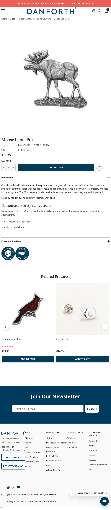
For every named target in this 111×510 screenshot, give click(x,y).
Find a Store (13, 457)
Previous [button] (5, 327)
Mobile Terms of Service (45, 501)
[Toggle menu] (3, 11)
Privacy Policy (13, 501)
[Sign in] (94, 11)
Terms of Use (27, 501)
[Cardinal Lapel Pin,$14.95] (28, 309)
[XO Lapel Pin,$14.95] (82, 309)
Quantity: (6, 160)
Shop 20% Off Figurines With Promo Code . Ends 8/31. (55, 3)
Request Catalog (13, 466)
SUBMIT (92, 408)
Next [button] (105, 327)
